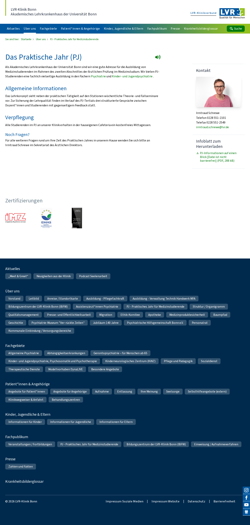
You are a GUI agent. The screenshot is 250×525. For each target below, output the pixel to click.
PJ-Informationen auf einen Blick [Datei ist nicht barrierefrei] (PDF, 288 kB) (218, 156)
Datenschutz (196, 501)
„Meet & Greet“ (18, 276)
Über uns (41, 39)
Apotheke (154, 315)
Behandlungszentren (66, 400)
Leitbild (34, 298)
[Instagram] (246, 490)
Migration (105, 315)
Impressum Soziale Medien (124, 501)
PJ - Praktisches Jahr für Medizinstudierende (155, 306)
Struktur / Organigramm (209, 306)
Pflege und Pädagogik (178, 361)
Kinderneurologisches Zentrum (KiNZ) (130, 361)
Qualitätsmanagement (23, 315)
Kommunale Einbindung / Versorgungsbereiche (39, 331)
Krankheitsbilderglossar (24, 481)
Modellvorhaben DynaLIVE (65, 369)
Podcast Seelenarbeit (93, 276)
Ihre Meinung (149, 391)
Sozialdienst (209, 361)
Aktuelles (12, 268)
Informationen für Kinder (25, 422)
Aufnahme (102, 391)
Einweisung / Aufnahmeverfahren (216, 444)
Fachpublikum (16, 436)
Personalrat (200, 323)
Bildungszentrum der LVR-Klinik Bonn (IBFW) (38, 306)
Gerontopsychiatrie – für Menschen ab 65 (120, 353)
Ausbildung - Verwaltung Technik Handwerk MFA (164, 298)
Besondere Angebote (105, 369)
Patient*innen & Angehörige (27, 384)
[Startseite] (218, 13)
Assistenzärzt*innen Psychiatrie (97, 306)
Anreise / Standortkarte (62, 298)
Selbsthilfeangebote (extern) (207, 391)
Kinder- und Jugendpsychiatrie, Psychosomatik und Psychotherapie (52, 361)
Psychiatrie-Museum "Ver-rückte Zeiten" (58, 323)
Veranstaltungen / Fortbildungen (30, 444)
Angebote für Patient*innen (26, 391)
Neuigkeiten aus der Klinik (54, 276)
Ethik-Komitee (130, 315)
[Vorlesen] (158, 58)
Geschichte (15, 323)
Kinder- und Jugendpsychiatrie (132, 76)
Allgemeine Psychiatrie (23, 353)
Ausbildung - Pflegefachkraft (105, 298)
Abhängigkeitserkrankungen (66, 353)
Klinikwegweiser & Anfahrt (25, 400)
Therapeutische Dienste (24, 369)
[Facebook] (246, 497)
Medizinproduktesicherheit (187, 315)
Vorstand (14, 298)
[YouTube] (246, 504)
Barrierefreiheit (224, 501)
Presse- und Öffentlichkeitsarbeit (69, 315)
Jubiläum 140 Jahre (106, 323)
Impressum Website (165, 501)
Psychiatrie (98, 76)
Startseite (26, 39)
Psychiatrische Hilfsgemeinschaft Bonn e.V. (155, 323)
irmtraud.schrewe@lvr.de (212, 127)
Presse (10, 459)
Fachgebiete (15, 345)
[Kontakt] (246, 512)
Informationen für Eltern (116, 422)
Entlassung (124, 391)
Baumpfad (220, 315)
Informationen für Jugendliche (70, 422)
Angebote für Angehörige (70, 391)
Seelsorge (172, 391)
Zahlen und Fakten (20, 466)
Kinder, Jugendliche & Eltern (27, 414)
